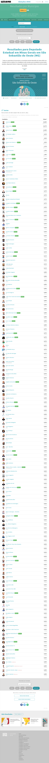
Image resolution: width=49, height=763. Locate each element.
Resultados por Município (24, 6)
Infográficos (21, 755)
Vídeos (20, 756)
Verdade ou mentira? (23, 741)
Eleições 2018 (24, 2)
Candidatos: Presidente (24, 743)
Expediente (21, 759)
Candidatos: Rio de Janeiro (24, 746)
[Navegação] (2, 19)
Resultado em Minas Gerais (24, 30)
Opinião (40, 19)
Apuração (16, 26)
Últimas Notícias (22, 735)
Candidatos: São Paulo (23, 745)
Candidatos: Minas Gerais (24, 748)
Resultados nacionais (24, 699)
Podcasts (21, 758)
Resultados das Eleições (24, 738)
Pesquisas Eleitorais (23, 739)
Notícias (34, 19)
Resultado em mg (24, 695)
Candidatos (20, 19)
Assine (20, 752)
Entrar (46, 1)
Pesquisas (27, 19)
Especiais (21, 754)
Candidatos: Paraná (23, 749)
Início (5, 19)
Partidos (20, 751)
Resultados (12, 19)
